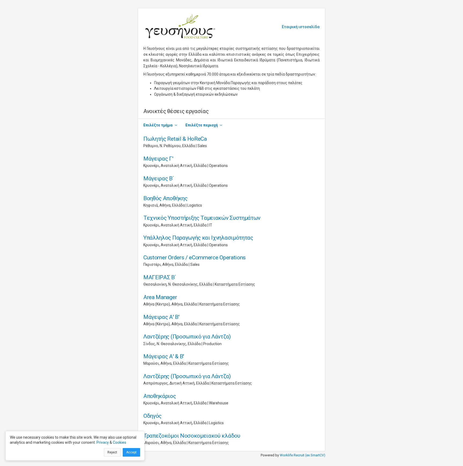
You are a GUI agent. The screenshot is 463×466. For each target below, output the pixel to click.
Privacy (102, 442)
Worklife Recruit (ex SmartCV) (302, 455)
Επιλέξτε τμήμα (158, 125)
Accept (131, 452)
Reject (112, 452)
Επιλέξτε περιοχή (201, 125)
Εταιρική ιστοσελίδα (301, 27)
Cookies (119, 442)
